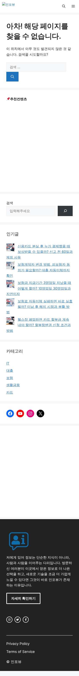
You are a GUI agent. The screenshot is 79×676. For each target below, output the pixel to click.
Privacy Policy (17, 644)
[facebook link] (26, 620)
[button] (63, 6)
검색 (9, 203)
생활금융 (13, 385)
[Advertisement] (39, 146)
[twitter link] (18, 620)
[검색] (12, 76)
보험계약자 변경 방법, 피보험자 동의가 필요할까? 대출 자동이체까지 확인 (38, 270)
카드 (9, 392)
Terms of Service (20, 652)
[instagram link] (9, 620)
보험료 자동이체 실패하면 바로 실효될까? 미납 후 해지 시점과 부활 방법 (39, 306)
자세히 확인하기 (23, 598)
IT (7, 363)
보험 (9, 378)
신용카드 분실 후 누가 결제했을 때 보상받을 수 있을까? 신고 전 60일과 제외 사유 (39, 251)
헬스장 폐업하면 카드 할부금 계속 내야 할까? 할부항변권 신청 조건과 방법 (38, 325)
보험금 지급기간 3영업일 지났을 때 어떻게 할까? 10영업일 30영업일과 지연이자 (38, 288)
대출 (9, 370)
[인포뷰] (8, 6)
